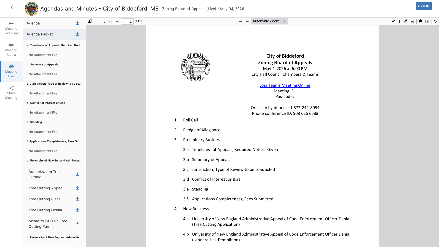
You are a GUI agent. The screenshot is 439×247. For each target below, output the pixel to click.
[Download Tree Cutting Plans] (77, 199)
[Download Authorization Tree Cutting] (77, 174)
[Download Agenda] (77, 23)
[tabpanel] (231, 132)
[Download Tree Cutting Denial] (77, 210)
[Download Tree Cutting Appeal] (77, 188)
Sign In (423, 5)
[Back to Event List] (12, 7)
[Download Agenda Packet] (77, 34)
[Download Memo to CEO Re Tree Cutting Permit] (77, 223)
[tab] (11, 28)
